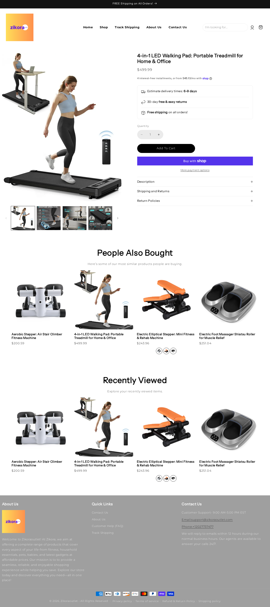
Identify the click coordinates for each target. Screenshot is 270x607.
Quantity (143, 125)
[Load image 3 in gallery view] (75, 218)
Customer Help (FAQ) (107, 526)
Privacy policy (122, 601)
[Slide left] (6, 218)
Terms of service (147, 601)
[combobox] (225, 27)
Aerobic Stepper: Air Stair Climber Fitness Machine (37, 336)
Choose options (166, 321)
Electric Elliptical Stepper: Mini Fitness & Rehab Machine (166, 336)
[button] (261, 27)
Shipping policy (209, 601)
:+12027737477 (197, 526)
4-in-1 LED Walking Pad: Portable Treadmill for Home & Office (99, 336)
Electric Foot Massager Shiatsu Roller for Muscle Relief (227, 336)
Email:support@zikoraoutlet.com (207, 519)
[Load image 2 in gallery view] (49, 218)
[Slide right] (118, 218)
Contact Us (100, 512)
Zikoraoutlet (69, 601)
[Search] (265, 13)
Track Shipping (103, 532)
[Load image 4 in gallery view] (100, 218)
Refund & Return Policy (178, 601)
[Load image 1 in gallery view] (23, 218)
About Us (98, 519)
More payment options (195, 170)
